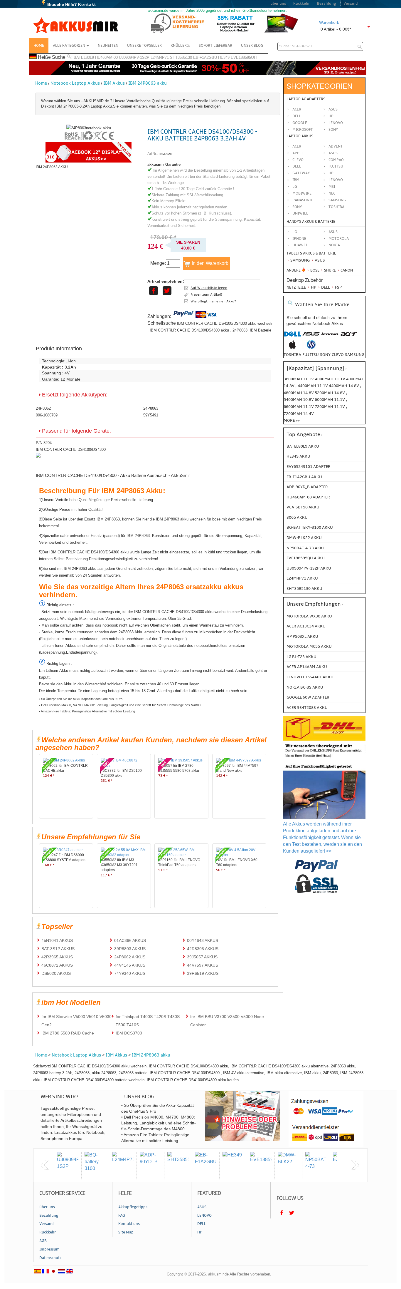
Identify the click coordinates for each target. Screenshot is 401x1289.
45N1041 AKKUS (57, 940)
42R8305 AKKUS (202, 948)
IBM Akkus (114, 83)
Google (299, 122)
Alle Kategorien (69, 45)
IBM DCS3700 (129, 1033)
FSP (338, 287)
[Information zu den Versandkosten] (324, 758)
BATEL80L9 (84, 57)
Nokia (334, 245)
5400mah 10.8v (299, 399)
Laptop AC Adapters (306, 99)
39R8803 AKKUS (130, 948)
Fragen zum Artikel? (207, 294)
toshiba (292, 354)
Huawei (299, 245)
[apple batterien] (292, 347)
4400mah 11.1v (313, 385)
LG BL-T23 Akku (301, 656)
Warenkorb (329, 22)
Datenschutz (50, 1257)
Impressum (49, 1249)
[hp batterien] (311, 347)
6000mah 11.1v (330, 399)
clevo (338, 354)
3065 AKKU (297, 517)
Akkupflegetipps (132, 1207)
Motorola (338, 238)
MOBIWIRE (301, 193)
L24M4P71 (160, 57)
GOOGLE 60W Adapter (308, 697)
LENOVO (335, 180)
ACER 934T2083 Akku (307, 707)
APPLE (298, 153)
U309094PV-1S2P (134, 57)
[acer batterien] (349, 336)
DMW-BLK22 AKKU (304, 537)
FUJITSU (335, 166)
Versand (350, 3)
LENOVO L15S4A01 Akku (310, 676)
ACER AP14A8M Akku (307, 666)
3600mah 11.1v (299, 378)
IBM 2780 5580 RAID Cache (67, 1033)
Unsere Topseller (144, 45)
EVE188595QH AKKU (306, 557)
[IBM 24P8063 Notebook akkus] (88, 128)
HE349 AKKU (298, 456)
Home (38, 45)
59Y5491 (150, 415)
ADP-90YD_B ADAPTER (307, 486)
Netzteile (296, 287)
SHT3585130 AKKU (304, 588)
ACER (296, 146)
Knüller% (180, 45)
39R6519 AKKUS (202, 973)
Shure (329, 270)
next (355, 1165)
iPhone (299, 238)
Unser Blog (252, 45)
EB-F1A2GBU (205, 57)
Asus (333, 109)
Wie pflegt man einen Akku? (213, 301)
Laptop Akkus (300, 136)
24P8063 (239, 330)
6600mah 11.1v (299, 406)
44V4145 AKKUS (129, 965)
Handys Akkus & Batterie (311, 221)
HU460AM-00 (106, 57)
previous (44, 1165)
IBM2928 (165, 153)
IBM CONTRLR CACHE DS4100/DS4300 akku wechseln (225, 323)
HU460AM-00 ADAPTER (308, 497)
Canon (346, 270)
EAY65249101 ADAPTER (309, 466)
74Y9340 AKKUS (129, 973)
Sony (333, 129)
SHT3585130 (181, 57)
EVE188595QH (244, 57)
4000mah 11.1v (330, 378)
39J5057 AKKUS (202, 957)
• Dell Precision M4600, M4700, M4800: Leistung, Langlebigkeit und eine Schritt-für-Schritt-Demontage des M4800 (120, 705)
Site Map (126, 1232)
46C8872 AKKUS (57, 965)
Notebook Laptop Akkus (75, 83)
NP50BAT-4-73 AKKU (306, 547)
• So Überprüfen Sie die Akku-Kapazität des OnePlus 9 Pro (80, 699)
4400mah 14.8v (344, 385)
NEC (331, 193)
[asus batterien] (311, 336)
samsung (354, 354)
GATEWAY (301, 173)
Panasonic (302, 200)
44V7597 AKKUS (202, 965)
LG (294, 186)
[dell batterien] (292, 336)
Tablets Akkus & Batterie (311, 253)
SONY (297, 207)
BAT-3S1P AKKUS (58, 948)
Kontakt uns (129, 1223)
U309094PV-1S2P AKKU (309, 568)
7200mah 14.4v (299, 413)
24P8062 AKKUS (129, 957)
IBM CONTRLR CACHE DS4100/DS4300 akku (190, 330)
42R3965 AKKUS (57, 957)
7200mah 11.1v (330, 406)
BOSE (314, 270)
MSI (331, 186)
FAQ (121, 1215)
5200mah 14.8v (330, 392)
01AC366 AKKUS (130, 940)
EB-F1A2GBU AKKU (304, 476)
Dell (296, 116)
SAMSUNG (337, 200)
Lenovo (335, 122)
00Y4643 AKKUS (202, 940)
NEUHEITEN (108, 45)
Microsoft (302, 129)
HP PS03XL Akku (302, 636)
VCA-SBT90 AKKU (303, 507)
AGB (43, 1240)
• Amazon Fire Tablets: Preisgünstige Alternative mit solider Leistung (87, 711)
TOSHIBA (336, 207)
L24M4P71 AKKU (302, 578)
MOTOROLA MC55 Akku (309, 646)
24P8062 (43, 408)
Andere (294, 270)
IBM (295, 180)
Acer (296, 109)
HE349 (224, 57)
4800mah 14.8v (299, 392)
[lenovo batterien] (330, 336)
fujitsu (310, 354)
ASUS (333, 153)
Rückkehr (301, 3)
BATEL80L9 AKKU (303, 446)
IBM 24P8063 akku (147, 83)
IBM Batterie (260, 330)
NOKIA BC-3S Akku (305, 687)
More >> (292, 420)
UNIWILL (300, 213)
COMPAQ (336, 160)
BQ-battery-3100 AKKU (310, 527)
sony (325, 354)
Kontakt (87, 4)
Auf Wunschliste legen (209, 288)
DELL (296, 166)
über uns (278, 3)
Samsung (299, 260)
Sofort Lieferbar (215, 45)
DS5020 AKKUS (56, 973)
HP (330, 116)
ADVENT (335, 146)
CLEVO (298, 160)
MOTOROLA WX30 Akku (309, 616)
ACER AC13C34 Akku (306, 626)
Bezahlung (326, 3)
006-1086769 (47, 415)
